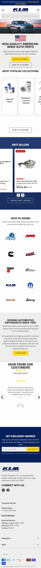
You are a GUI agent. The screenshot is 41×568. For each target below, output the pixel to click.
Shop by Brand (20, 59)
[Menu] (4, 10)
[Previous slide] (18, 195)
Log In (5, 554)
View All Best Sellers (20, 200)
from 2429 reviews (20, 373)
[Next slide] (22, 195)
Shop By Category (20, 65)
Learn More (20, 353)
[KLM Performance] (20, 10)
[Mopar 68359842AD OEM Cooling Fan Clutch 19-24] (26, 163)
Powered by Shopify (7, 566)
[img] (20, 370)
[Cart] (37, 10)
